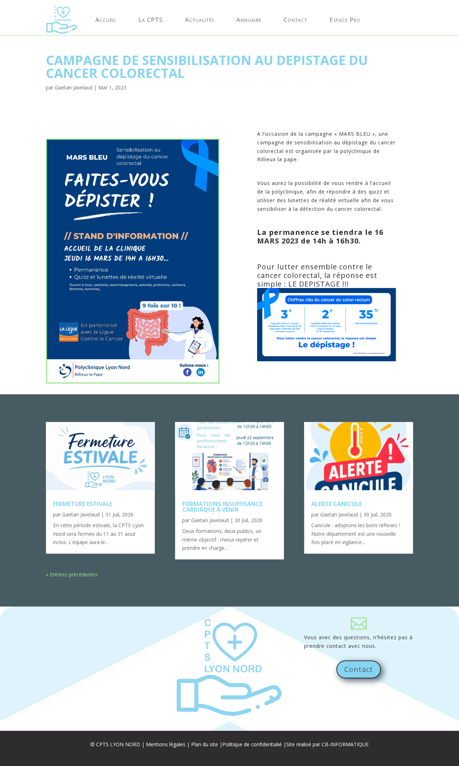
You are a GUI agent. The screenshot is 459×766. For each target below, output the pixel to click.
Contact (295, 19)
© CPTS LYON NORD (115, 744)
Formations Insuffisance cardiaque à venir (222, 507)
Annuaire (248, 19)
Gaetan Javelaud (74, 87)
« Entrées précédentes (72, 574)
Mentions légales (165, 744)
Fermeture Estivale (82, 504)
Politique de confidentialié (252, 744)
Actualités (199, 19)
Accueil (105, 19)
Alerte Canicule (336, 504)
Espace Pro (345, 19)
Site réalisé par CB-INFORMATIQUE (327, 744)
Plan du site (204, 744)
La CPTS (150, 19)
